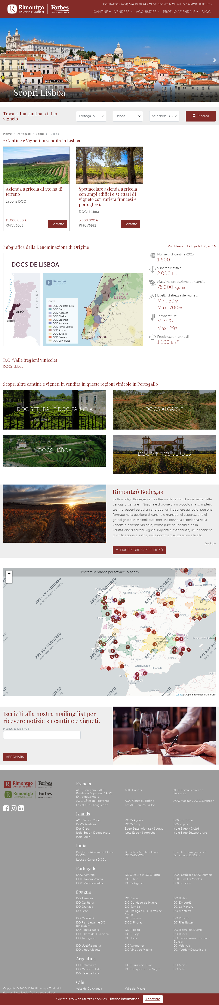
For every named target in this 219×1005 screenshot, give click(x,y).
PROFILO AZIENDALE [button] (179, 12)
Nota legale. (21, 992)
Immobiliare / (197, 4)
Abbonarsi (15, 757)
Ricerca (203, 116)
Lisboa (40, 133)
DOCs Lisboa (13, 367)
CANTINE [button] (101, 12)
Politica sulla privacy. (43, 992)
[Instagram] (13, 810)
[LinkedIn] (21, 810)
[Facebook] (6, 810)
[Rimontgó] (39, 9)
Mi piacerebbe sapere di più (139, 550)
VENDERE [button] (122, 12)
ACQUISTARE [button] (146, 12)
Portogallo (24, 133)
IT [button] (209, 4)
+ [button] (9, 573)
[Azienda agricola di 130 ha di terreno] (36, 165)
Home (7, 133)
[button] (4, 60)
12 (113, 618)
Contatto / (112, 4)
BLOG (207, 12)
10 (194, 618)
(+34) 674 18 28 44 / (135, 4)
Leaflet (179, 694)
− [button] (9, 580)
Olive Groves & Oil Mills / (168, 4)
